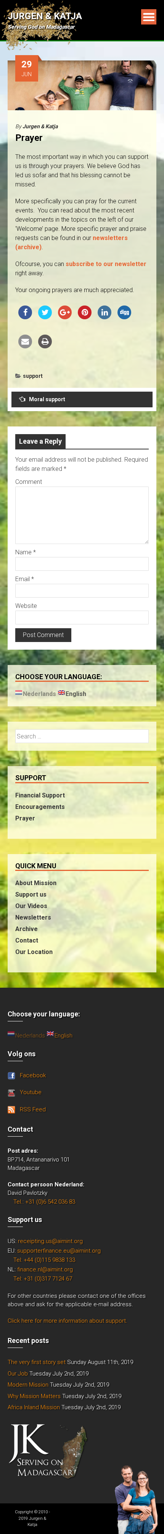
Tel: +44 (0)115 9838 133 (44, 1259)
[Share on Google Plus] (65, 316)
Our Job (18, 1373)
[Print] (45, 346)
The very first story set (37, 1362)
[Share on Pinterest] (85, 316)
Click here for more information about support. (67, 1320)
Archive (26, 929)
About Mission (35, 883)
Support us (31, 894)
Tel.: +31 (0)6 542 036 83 (44, 1201)
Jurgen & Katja (45, 16)
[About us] (136, 1499)
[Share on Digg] (124, 316)
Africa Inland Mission (34, 1407)
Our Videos (31, 906)
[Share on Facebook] (25, 316)
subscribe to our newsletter (106, 264)
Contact (26, 940)
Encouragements (40, 806)
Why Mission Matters (34, 1396)
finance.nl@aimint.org (45, 1269)
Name (25, 552)
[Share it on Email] (25, 346)
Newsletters (33, 917)
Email (24, 579)
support (33, 376)
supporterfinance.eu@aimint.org (59, 1250)
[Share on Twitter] (45, 316)
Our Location (34, 952)
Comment (28, 481)
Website (26, 605)
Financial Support (40, 795)
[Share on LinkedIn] (104, 316)
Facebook (33, 1075)
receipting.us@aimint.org (50, 1241)
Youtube (31, 1092)
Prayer (25, 818)
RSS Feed (33, 1109)
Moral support (47, 399)
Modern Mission (28, 1384)
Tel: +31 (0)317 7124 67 (42, 1278)
